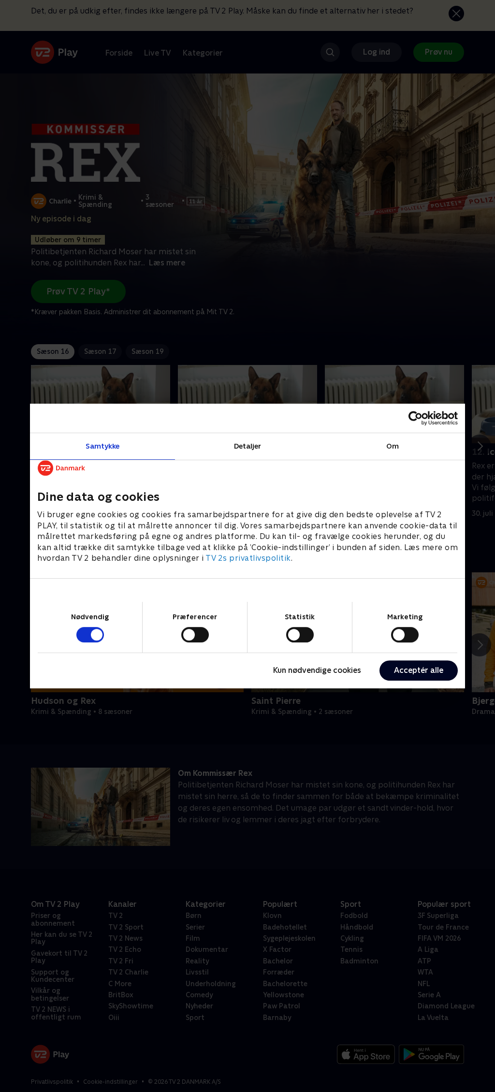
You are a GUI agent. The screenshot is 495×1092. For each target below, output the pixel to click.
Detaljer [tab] (248, 446)
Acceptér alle (418, 670)
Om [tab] (392, 446)
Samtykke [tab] (103, 446)
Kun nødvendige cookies (317, 670)
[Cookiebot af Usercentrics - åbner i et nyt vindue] (415, 418)
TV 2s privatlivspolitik (248, 558)
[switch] (195, 634)
